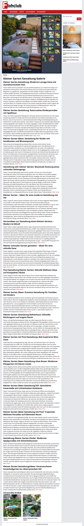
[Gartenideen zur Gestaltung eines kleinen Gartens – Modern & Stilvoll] (57, 26)
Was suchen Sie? (67, 16)
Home (5, 12)
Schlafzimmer (30, 12)
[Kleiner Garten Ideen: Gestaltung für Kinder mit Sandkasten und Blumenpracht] (57, 19)
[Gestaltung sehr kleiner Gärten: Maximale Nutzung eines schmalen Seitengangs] (45, 26)
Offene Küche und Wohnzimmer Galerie (71, 60)
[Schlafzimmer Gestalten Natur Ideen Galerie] (72, 36)
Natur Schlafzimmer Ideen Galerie (71, 50)
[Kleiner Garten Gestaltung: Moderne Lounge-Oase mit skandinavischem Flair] (45, 19)
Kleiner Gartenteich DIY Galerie (10, 519)
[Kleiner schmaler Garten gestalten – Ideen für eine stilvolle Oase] (45, 34)
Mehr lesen (43, 107)
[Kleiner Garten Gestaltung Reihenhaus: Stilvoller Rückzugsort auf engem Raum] (45, 42)
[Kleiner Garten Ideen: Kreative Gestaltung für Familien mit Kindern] (57, 34)
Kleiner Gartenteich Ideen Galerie (30, 519)
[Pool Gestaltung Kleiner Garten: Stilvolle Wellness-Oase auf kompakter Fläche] (51, 34)
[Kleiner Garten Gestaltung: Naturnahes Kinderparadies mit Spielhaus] (51, 19)
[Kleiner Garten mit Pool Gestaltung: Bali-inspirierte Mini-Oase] (51, 42)
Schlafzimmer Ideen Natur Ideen (71, 57)
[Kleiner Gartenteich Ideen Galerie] (32, 505)
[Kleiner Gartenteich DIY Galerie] (12, 505)
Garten (21, 12)
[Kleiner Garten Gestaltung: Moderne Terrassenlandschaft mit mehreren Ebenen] (22, 42)
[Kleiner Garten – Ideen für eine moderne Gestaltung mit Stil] (51, 26)
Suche (79, 19)
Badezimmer (13, 12)
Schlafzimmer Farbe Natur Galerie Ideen (71, 53)
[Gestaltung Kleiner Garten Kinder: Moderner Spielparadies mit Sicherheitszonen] (57, 50)
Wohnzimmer (41, 12)
